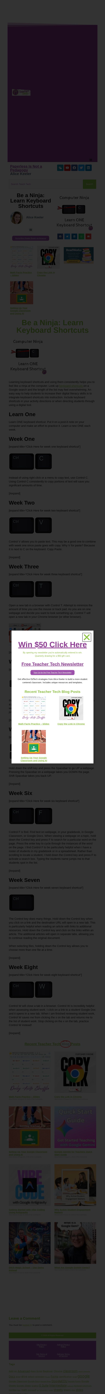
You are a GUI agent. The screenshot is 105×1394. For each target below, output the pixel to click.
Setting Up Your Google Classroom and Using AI (34, 759)
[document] (52, 697)
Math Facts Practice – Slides (33, 724)
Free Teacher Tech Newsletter (53, 663)
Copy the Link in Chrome (71, 724)
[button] (87, 637)
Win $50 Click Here (52, 644)
